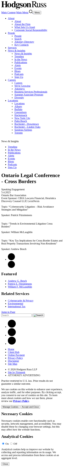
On (7, 443)
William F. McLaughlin (20, 286)
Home (11, 349)
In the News (20, 59)
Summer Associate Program (28, 94)
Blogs (17, 71)
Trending (19, 56)
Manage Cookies (11, 407)
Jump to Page (8, 312)
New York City (22, 118)
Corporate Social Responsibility (30, 30)
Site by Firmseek (16, 372)
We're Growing (22, 85)
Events (17, 68)
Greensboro (20, 112)
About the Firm (22, 24)
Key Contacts (21, 44)
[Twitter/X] (12, 335)
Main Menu (22, 12)
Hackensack (20, 115)
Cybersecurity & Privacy (20, 300)
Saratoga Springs (23, 129)
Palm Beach (20, 121)
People (11, 33)
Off (15, 443)
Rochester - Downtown (26, 124)
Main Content (8, 12)
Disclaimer (13, 361)
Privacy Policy (15, 358)
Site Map (12, 363)
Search (17, 39)
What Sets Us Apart (24, 27)
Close (5, 464)
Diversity (19, 97)
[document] (32, 439)
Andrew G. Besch (17, 280)
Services (12, 47)
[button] (11, 267)
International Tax (16, 306)
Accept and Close (30, 407)
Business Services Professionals (30, 91)
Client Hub (13, 352)
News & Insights (16, 50)
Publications (20, 62)
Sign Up (18, 77)
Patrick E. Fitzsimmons (20, 283)
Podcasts (18, 74)
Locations (13, 100)
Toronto (18, 132)
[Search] (31, 12)
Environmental (15, 303)
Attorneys (19, 88)
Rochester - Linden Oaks (27, 127)
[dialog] (32, 398)
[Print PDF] (11, 259)
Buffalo (18, 109)
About (11, 18)
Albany (18, 106)
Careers (12, 80)
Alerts (17, 65)
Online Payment (16, 355)
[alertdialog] (32, 439)
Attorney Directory (24, 41)
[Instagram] (12, 343)
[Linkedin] (12, 326)
